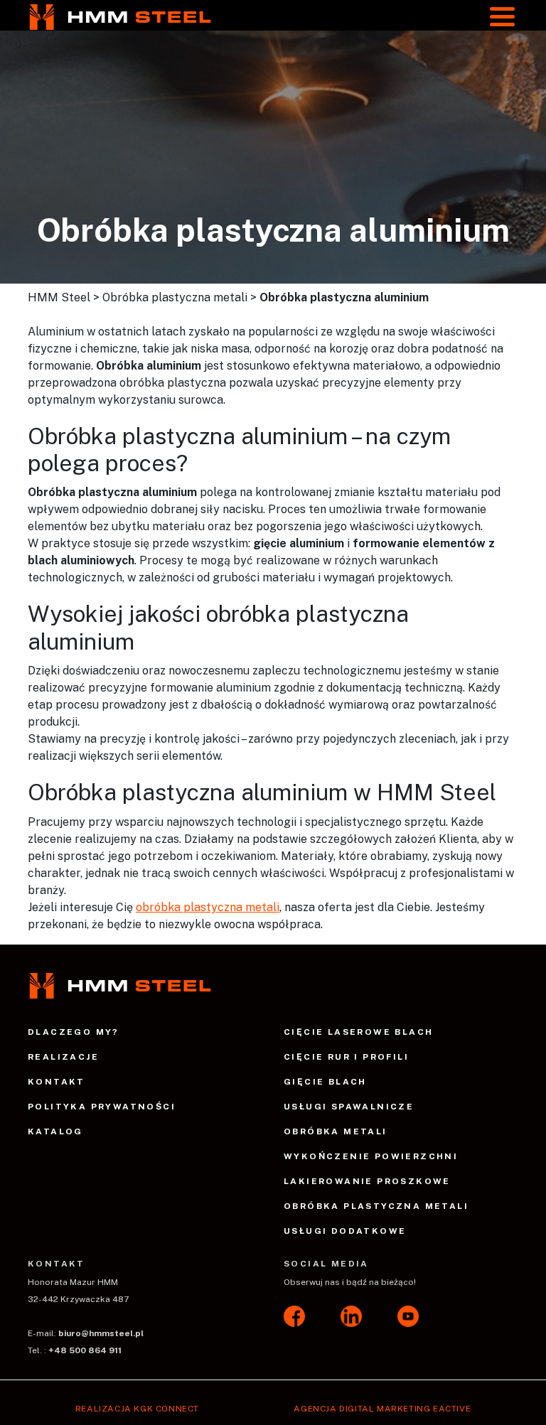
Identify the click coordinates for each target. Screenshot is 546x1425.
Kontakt (56, 1082)
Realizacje (63, 1057)
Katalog (55, 1131)
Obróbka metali (335, 1131)
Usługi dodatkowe (345, 1231)
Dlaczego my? (73, 1032)
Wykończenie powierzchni (371, 1156)
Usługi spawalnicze (349, 1107)
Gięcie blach (325, 1082)
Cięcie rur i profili (346, 1057)
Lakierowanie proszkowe (367, 1181)
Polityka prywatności (102, 1107)
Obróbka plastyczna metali (376, 1206)
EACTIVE (452, 1409)
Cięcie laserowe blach (358, 1032)
